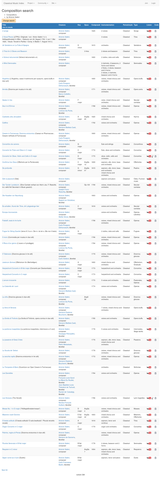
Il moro (5, 237)
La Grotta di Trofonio (10, 318)
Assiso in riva (7, 100)
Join (146, 3)
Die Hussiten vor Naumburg (12, 195)
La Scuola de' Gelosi (10, 350)
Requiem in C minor (9, 449)
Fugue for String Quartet (11, 231)
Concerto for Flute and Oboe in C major (17, 150)
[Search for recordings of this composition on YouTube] (149, 31)
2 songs (5, 31)
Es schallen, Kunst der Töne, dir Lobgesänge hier (20, 206)
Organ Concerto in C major (12, 426)
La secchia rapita (8, 356)
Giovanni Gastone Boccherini (65, 313)
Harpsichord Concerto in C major (14, 274)
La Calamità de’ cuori (10, 286)
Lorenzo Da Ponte (65, 110)
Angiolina (5, 78)
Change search (8, 20)
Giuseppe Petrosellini (66, 334)
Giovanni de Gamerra (67, 437)
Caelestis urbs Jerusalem (11, 116)
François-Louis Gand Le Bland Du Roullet (66, 379)
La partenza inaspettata (11, 329)
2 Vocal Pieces (7, 37)
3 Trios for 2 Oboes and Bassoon (14, 51)
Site (53, 3)
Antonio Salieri (64, 31)
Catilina (5, 122)
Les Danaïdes (7, 373)
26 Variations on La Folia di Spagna (15, 45)
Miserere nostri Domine (11, 414)
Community (42, 3)
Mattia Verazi (63, 217)
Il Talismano (6, 254)
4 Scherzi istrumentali (10, 57)
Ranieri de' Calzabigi (66, 392)
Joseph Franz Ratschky (64, 190)
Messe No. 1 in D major (11, 408)
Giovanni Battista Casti (67, 127)
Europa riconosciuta (9, 212)
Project (30, 3)
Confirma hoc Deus (9, 162)
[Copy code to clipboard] (155, 31)
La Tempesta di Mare (10, 367)
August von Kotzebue (67, 200)
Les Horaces (7, 398)
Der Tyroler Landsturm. (11, 185)
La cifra (5, 297)
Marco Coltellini (64, 94)
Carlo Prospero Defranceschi (64, 84)
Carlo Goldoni (64, 258)
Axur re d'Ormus (8, 106)
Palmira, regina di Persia (11, 432)
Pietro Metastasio (65, 344)
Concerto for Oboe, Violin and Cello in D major (19, 156)
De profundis (7, 168)
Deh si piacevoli (8, 179)
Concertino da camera (10, 144)
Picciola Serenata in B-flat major (14, 443)
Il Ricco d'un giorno (9, 243)
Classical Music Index (14, 3)
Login (153, 3)
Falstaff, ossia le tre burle (11, 220)
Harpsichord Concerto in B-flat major (16, 268)
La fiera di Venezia (9, 307)
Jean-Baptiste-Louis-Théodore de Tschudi (67, 386)
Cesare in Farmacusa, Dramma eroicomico (18, 133)
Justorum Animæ (8, 262)
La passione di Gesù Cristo (12, 339)
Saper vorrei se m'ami (10, 457)
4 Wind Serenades (9, 63)
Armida (5, 89)
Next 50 (5, 470)
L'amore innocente (9, 280)
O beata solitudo (8, 420)
